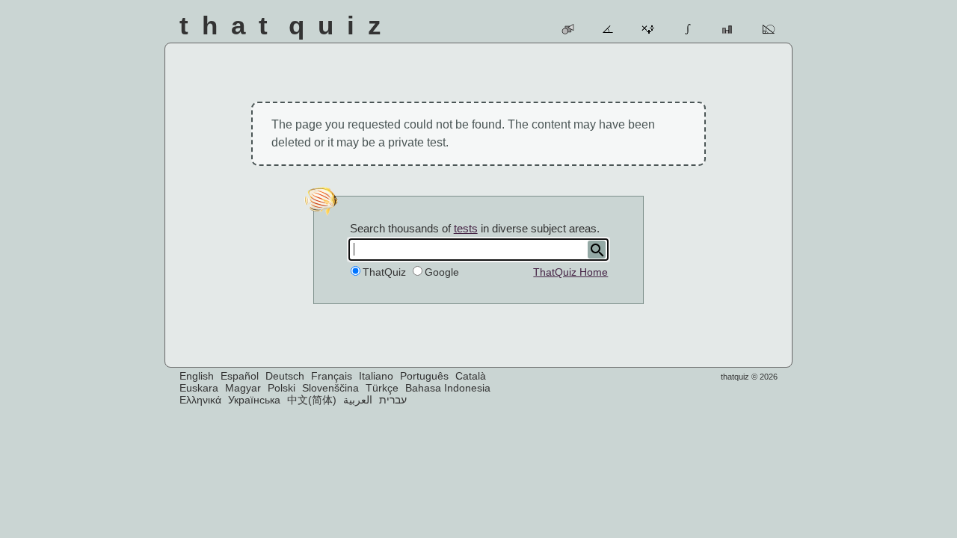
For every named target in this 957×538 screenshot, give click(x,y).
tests (466, 228)
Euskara (198, 388)
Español (240, 376)
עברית (393, 400)
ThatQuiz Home (570, 272)
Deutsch (284, 376)
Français (331, 376)
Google (442, 272)
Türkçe (382, 388)
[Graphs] (728, 29)
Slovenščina (330, 388)
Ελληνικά (200, 400)
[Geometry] (769, 29)
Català (470, 376)
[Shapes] (568, 29)
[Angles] (609, 29)
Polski (281, 388)
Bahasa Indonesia (447, 388)
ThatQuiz (384, 272)
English (196, 376)
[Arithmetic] (648, 29)
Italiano (376, 376)
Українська (254, 400)
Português (424, 376)
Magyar (243, 388)
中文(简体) (311, 400)
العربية (357, 400)
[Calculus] (689, 29)
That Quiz (287, 25)
